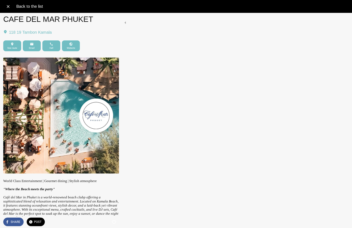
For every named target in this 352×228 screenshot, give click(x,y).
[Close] (8, 6)
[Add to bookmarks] (114, 222)
